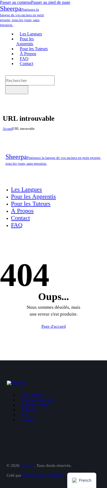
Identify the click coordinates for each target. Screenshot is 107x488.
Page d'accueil (53, 326)
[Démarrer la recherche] (16, 89)
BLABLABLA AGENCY (43, 475)
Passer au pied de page (50, 2)
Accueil (8, 129)
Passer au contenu (15, 2)
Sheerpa (27, 465)
